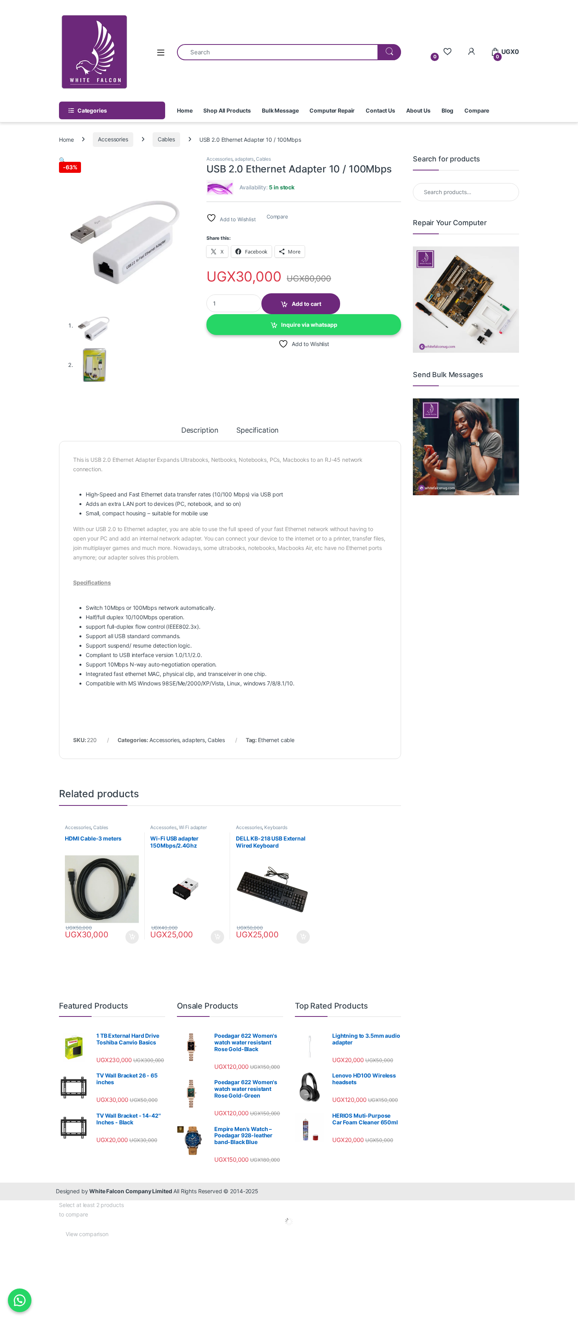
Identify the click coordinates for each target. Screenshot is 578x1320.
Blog (447, 110)
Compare (476, 110)
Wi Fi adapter (193, 827)
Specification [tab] (257, 430)
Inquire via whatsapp (309, 324)
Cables (166, 139)
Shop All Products (227, 110)
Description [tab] (200, 430)
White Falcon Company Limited (130, 1191)
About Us (418, 110)
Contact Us (380, 110)
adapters (244, 159)
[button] (62, 160)
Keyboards (275, 827)
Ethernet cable (276, 740)
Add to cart (306, 303)
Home (184, 110)
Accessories (113, 139)
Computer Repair (332, 110)
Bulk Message (280, 110)
